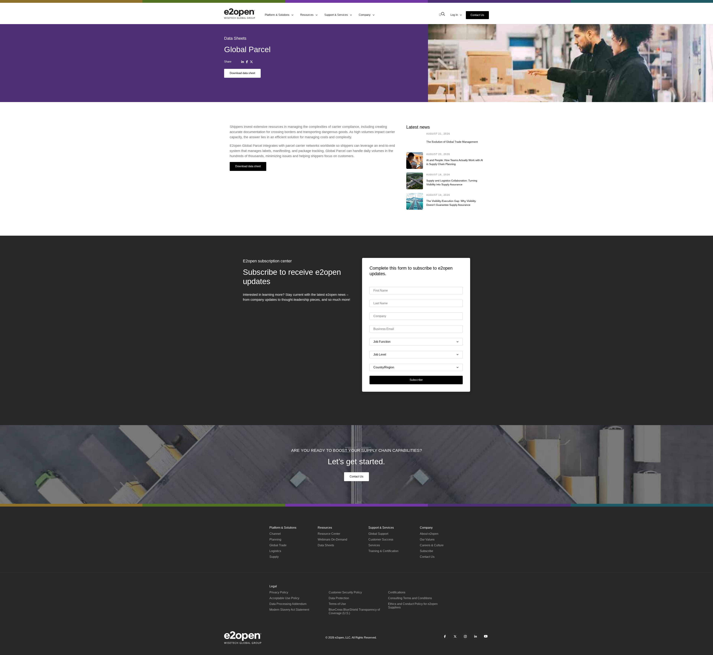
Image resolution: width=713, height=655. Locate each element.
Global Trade (277, 545)
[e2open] (239, 13)
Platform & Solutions (277, 14)
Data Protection (339, 598)
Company (365, 14)
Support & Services (336, 14)
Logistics (275, 551)
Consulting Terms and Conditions (410, 598)
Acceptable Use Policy (284, 598)
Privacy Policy (278, 592)
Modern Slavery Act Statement (289, 609)
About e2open (429, 533)
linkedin (475, 636)
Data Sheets (326, 545)
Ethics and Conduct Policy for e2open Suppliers (413, 605)
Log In (454, 14)
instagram (465, 636)
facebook (445, 636)
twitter (455, 636)
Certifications (396, 592)
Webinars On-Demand (332, 539)
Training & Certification (383, 551)
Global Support (378, 533)
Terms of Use (337, 603)
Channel (275, 533)
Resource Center (329, 533)
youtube (485, 636)
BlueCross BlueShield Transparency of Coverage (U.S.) (354, 611)
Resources (307, 14)
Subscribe (416, 379)
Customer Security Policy (345, 592)
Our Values (427, 539)
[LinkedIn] (242, 62)
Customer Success (380, 539)
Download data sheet (242, 73)
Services (374, 545)
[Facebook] (247, 62)
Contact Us (477, 15)
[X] (251, 62)
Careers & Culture (432, 545)
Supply (274, 556)
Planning (275, 539)
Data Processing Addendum (287, 603)
